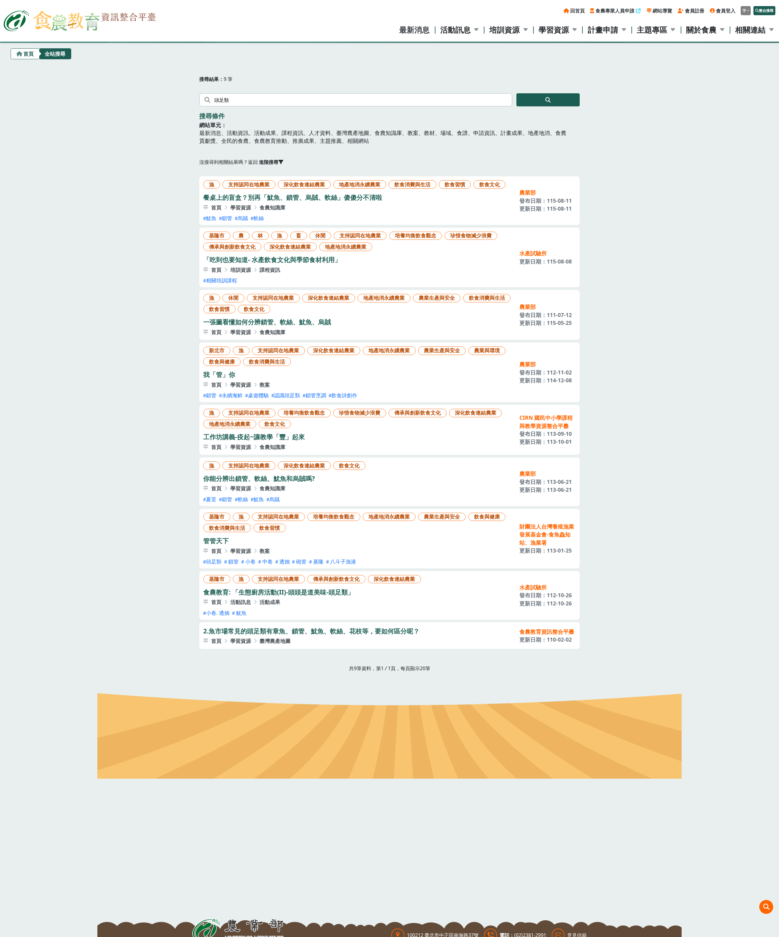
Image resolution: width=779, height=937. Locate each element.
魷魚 (211, 218)
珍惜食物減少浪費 (471, 235)
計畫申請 (603, 30)
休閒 (320, 235)
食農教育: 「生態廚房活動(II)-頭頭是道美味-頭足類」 (278, 592)
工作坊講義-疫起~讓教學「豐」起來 (254, 436)
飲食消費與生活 (412, 184)
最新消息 (414, 30)
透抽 (284, 561)
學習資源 (554, 30)
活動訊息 (455, 30)
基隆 (317, 561)
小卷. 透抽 (217, 613)
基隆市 (217, 235)
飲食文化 (489, 184)
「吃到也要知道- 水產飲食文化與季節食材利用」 (272, 259)
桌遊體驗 (258, 395)
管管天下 (216, 540)
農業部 (527, 192)
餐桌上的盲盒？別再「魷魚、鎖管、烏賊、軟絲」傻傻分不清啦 (292, 197)
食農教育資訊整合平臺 (546, 631)
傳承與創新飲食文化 (232, 246)
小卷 (250, 561)
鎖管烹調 (316, 395)
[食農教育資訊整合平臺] (80, 19)
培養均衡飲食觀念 (415, 235)
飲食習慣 (455, 184)
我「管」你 (219, 374)
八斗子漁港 (342, 561)
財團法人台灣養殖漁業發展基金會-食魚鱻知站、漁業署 (546, 534)
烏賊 (243, 218)
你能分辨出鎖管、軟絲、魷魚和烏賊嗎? (259, 478)
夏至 (211, 499)
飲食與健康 (222, 361)
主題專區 (652, 30)
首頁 (28, 53)
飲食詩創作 (344, 395)
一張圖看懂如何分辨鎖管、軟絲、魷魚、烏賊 (267, 322)
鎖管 (227, 218)
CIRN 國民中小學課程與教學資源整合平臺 (546, 421)
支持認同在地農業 (249, 184)
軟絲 (258, 218)
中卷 (267, 561)
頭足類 (214, 561)
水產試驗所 (533, 253)
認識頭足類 (287, 395)
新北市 (217, 350)
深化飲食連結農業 (304, 184)
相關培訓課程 (221, 280)
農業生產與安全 (437, 297)
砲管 (300, 561)
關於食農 (701, 30)
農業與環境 (487, 350)
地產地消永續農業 (359, 184)
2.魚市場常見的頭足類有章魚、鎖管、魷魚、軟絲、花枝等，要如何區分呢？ (311, 631)
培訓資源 (504, 30)
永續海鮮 (232, 395)
